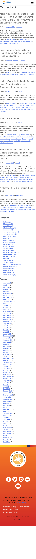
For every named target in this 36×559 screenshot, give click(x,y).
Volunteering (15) (8, 268)
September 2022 (8, 362)
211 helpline (3, 207)
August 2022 (7, 364)
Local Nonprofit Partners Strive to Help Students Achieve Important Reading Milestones (15, 53)
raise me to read (5, 74)
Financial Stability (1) (9, 242)
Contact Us (6, 506)
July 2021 (6, 383)
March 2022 (6, 372)
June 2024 (6, 328)
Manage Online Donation (10, 512)
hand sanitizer (14, 177)
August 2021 (7, 380)
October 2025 (7, 299)
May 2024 (6, 330)
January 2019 (7, 429)
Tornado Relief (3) (8, 262)
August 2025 (7, 303)
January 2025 (7, 313)
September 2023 (8, 340)
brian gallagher (12, 207)
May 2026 (6, 289)
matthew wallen (30, 72)
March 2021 (6, 389)
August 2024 (7, 323)
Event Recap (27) (8, 240)
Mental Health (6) (8, 250)
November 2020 (8, 395)
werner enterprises (18, 181)
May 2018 (6, 440)
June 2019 (6, 419)
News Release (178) (9, 254)
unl (11, 181)
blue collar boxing (5, 137)
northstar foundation (25, 177)
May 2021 (6, 385)
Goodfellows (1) (8, 244)
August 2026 (7, 283)
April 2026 (6, 291)
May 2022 (6, 370)
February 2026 (7, 293)
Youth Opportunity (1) (9, 275)
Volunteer (27, 506)
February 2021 (7, 391)
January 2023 (7, 356)
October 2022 (7, 360)
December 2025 (8, 297)
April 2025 (6, 309)
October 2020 (7, 397)
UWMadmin (20, 122)
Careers (5, 509)
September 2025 (8, 301)
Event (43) (6, 238)
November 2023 (8, 336)
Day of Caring (30, 137)
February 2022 (7, 374)
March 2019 (6, 425)
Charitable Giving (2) (9, 228)
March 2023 (6, 352)
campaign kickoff (23, 105)
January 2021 (7, 393)
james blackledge (5, 139)
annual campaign (21, 41)
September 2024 (8, 321)
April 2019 (6, 423)
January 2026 (7, 295)
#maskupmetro (24, 103)
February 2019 (7, 427)
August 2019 (7, 415)
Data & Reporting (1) (9, 236)
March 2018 (6, 442)
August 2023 (7, 342)
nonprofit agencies (10, 109)
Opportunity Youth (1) (9, 256)
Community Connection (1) (11, 232)
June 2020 (6, 405)
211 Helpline (14, 506)
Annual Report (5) (8, 226)
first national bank (5, 107)
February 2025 (7, 311)
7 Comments (30, 74)
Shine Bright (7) (8, 260)
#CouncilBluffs (24, 39)
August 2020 (7, 401)
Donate (21, 506)
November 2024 (8, 317)
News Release (10, 39)
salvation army (4, 179)
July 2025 (6, 305)
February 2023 (7, 354)
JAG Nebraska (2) (8, 248)
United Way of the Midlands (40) (12, 264)
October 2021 (7, 378)
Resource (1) (7, 258)
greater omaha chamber (18, 107)
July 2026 (6, 285)
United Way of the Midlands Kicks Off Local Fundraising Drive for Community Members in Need (17, 84)
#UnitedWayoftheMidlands (8, 41)
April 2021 (6, 387)
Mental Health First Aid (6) (11, 252)
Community (9, 135)
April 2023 (6, 350)
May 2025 (6, 307)
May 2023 (6, 348)
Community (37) (8, 230)
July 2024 (6, 326)
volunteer (3, 143)
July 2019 (6, 417)
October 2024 (7, 319)
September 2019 (8, 413)
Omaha (24, 139)
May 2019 (6, 421)
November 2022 (8, 358)
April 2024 (6, 332)
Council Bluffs (15, 137)
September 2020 (8, 399)
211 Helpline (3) (8, 224)
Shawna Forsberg (5, 209)
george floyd (27, 207)
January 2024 (7, 334)
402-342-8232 (22, 502)
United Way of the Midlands (18, 74)
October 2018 (7, 435)
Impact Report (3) (8, 246)
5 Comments (14, 43)
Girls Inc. (27, 175)
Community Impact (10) (10, 234)
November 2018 (8, 433)
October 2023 (7, 338)
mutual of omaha (16, 139)
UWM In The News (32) (10, 266)
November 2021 (8, 376)
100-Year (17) (7, 222)
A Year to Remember (10, 118)
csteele (19, 27)
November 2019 (8, 409)
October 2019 (7, 411)
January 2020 (7, 407)
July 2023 (6, 344)
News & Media (13, 509)
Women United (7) (8, 272)
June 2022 (6, 368)
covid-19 (29, 41)
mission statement (5, 43)
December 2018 (8, 431)
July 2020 (6, 403)
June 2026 (6, 287)
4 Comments (28, 181)
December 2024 (8, 315)
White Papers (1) (8, 270)
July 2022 (6, 366)
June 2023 (6, 346)
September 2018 (8, 438)
